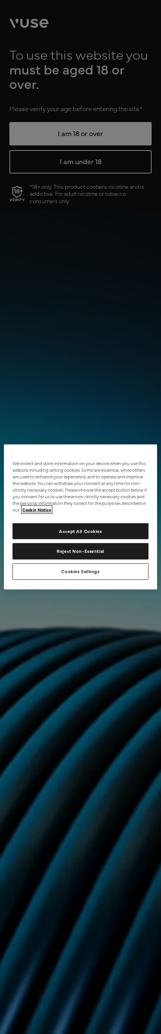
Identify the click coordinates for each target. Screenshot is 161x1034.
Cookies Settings (80, 571)
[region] (80, 517)
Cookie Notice (36, 509)
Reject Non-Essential (80, 551)
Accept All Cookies (80, 531)
